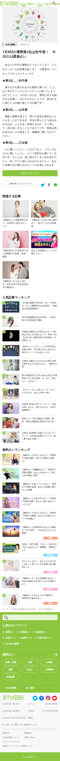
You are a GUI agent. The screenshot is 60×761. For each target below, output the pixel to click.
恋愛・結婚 (10, 662)
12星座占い (24, 632)
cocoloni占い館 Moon (11, 711)
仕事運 (49, 662)
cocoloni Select (51, 704)
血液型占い (41, 632)
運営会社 (6, 733)
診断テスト (27, 638)
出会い (30, 669)
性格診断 (10, 677)
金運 (30, 662)
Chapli (31, 711)
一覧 (55, 654)
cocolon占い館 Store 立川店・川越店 (17, 718)
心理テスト (10, 638)
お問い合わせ (29, 737)
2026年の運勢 (12, 644)
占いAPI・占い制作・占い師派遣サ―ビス (19, 725)
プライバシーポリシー (11, 742)
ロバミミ (32, 704)
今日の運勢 (10, 45)
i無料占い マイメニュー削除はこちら (17, 746)
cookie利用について (10, 737)
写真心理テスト (45, 638)
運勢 (11, 669)
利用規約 (27, 733)
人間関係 (49, 669)
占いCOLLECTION (50, 711)
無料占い (9, 632)
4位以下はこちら (30, 173)
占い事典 (30, 688)
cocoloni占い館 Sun (10, 704)
